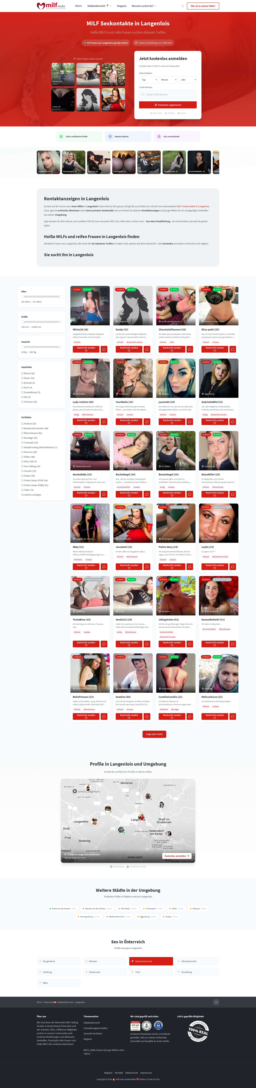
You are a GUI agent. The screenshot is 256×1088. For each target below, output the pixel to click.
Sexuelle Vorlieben (93, 1033)
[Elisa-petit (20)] (94, 821)
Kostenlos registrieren (169, 104)
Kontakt (119, 1072)
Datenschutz (131, 1072)
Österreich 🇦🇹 (50, 1002)
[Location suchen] (183, 6)
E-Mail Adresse (145, 87)
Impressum (146, 1072)
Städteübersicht (92, 1022)
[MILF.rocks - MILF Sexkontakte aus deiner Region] (51, 6)
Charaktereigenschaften (96, 1028)
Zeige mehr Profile (154, 734)
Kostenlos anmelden (175, 855)
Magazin (121, 6)
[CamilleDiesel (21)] (148, 796)
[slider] (22, 296)
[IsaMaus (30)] (87, 787)
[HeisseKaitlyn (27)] (121, 829)
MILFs (78, 6)
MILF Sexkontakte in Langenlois (193, 206)
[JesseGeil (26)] (141, 817)
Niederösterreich (65, 1002)
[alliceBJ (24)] (107, 808)
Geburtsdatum (145, 73)
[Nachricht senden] (104, 349)
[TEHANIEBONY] (161, 804)
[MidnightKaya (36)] (168, 834)
